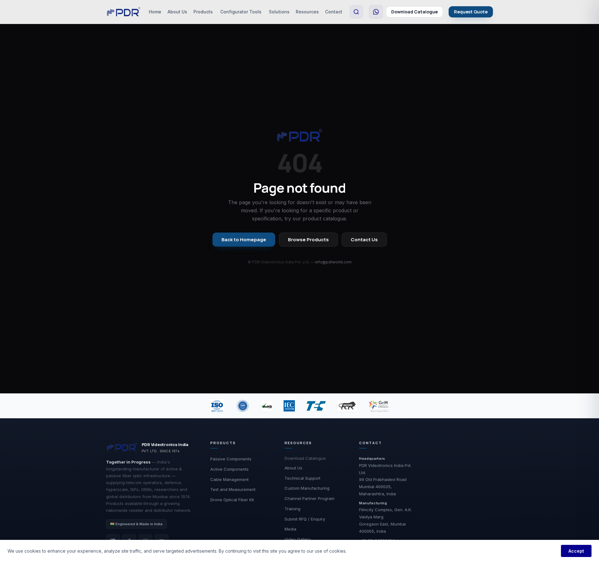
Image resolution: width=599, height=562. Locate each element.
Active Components (229, 469)
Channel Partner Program (309, 498)
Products (203, 11)
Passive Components (230, 458)
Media (290, 528)
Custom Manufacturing (307, 488)
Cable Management (229, 479)
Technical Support (302, 478)
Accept (576, 551)
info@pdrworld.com (333, 262)
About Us (177, 11)
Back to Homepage (244, 239)
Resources (307, 11)
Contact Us (364, 239)
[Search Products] (356, 11)
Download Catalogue (414, 12)
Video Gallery (298, 539)
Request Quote (471, 12)
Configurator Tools (240, 11)
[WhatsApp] (376, 12)
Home (155, 11)
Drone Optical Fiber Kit (232, 499)
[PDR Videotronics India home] (123, 11)
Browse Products (308, 239)
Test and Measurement (233, 489)
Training (292, 508)
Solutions (279, 11)
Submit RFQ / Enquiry (305, 518)
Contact (333, 11)
